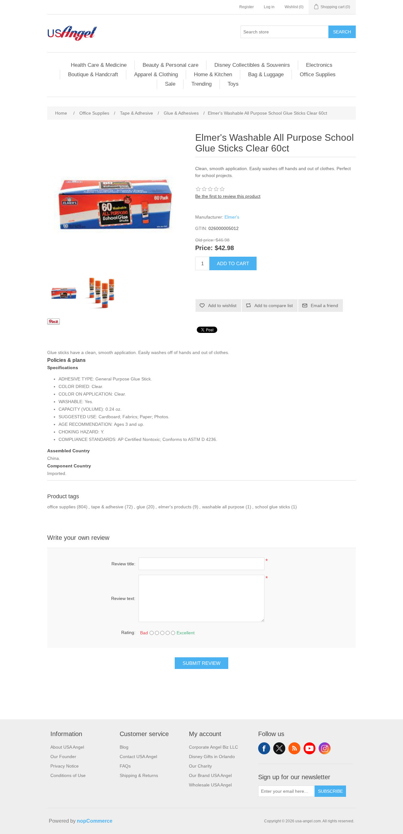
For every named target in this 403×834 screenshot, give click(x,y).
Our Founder (63, 756)
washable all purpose (223, 506)
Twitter (279, 748)
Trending (201, 84)
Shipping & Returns (139, 775)
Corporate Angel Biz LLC (213, 747)
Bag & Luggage (266, 74)
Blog (124, 747)
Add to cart (233, 263)
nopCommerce (94, 821)
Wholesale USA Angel (210, 784)
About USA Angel (67, 747)
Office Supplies (318, 74)
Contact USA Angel (138, 756)
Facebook (264, 748)
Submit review (201, 663)
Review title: (123, 563)
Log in (269, 7)
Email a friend (324, 305)
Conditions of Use (68, 775)
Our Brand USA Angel (210, 775)
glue (141, 506)
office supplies (61, 506)
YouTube (309, 748)
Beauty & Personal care (170, 65)
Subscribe (330, 791)
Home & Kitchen (213, 74)
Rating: (128, 632)
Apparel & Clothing (156, 74)
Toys (233, 84)
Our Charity (200, 765)
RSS (294, 748)
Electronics (319, 65)
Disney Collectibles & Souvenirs (252, 65)
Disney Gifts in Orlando (212, 756)
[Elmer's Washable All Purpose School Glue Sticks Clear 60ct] (64, 293)
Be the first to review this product (227, 196)
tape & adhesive (107, 506)
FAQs (125, 765)
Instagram (325, 748)
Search (342, 31)
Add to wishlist (222, 305)
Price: (204, 248)
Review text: (123, 598)
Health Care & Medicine (99, 65)
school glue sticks (272, 506)
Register (246, 7)
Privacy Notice (64, 765)
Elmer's (231, 217)
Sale (170, 84)
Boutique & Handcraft (93, 74)
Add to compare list (273, 305)
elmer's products (174, 506)
